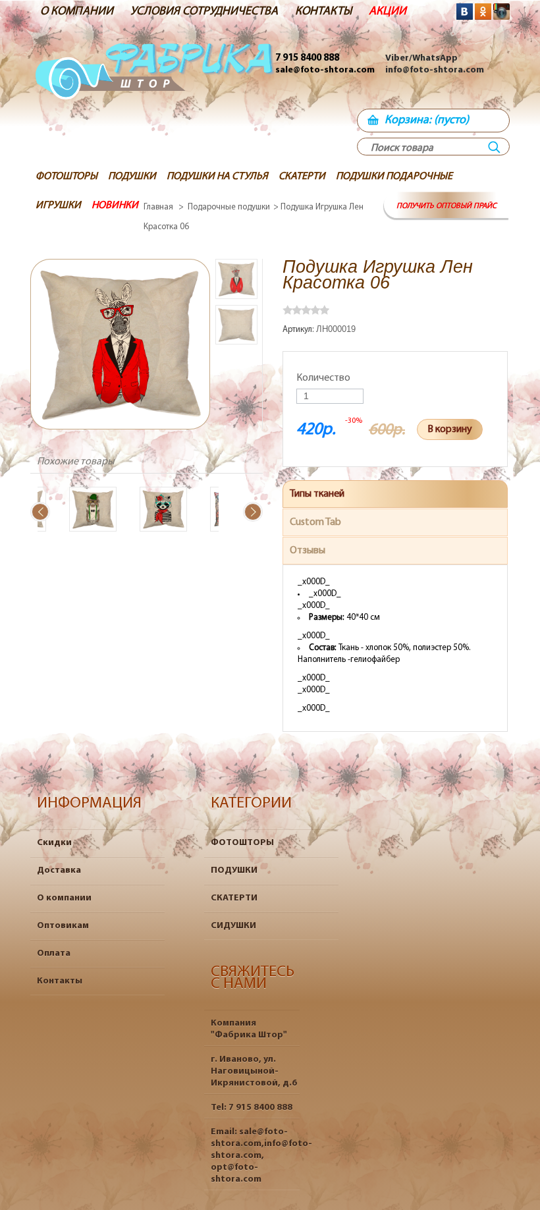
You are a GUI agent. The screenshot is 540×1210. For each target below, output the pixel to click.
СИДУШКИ (233, 926)
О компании (64, 898)
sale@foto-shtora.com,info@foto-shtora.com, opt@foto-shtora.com (261, 1155)
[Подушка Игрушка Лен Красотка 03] (83, 511)
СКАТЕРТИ (234, 898)
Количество (323, 378)
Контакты (59, 981)
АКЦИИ (387, 12)
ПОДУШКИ (234, 870)
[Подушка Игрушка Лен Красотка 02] (153, 511)
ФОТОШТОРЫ (242, 843)
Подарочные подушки (229, 207)
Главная (158, 207)
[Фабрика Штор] (155, 89)
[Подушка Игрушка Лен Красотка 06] (236, 279)
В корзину (449, 429)
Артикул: (299, 329)
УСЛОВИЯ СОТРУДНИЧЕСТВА (204, 12)
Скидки (54, 843)
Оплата (53, 953)
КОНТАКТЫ (323, 12)
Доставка (59, 870)
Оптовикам (63, 926)
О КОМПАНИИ (76, 12)
